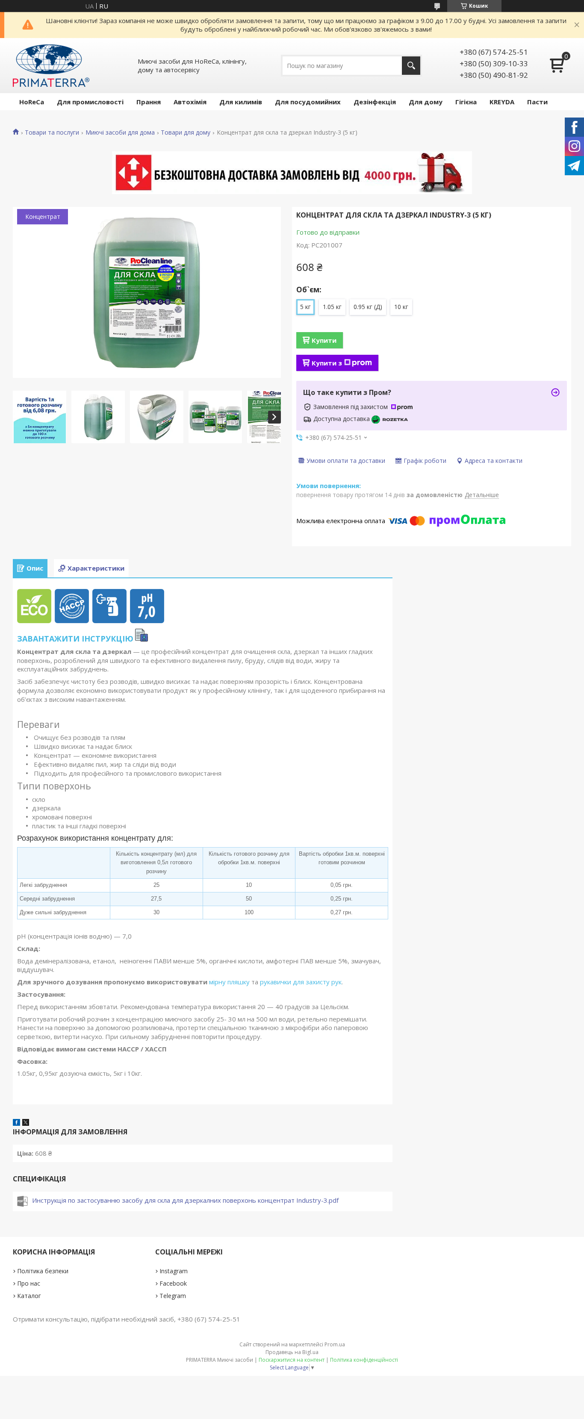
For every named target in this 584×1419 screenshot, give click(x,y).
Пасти (537, 101)
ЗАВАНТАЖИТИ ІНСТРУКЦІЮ (75, 638)
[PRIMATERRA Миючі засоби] (51, 65)
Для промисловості (90, 101)
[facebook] (16, 1123)
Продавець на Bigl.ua (292, 1352)
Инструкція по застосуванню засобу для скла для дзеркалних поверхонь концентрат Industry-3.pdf (185, 1200)
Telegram (172, 1296)
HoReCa (31, 101)
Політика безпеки (42, 1271)
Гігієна (466, 101)
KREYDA (502, 101)
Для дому (425, 101)
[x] (25, 1123)
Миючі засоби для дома (120, 132)
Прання (148, 101)
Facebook (173, 1283)
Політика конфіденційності (364, 1359)
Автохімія (190, 101)
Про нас (28, 1283)
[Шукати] (411, 65)
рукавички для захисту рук (301, 981)
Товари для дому (185, 132)
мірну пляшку (229, 981)
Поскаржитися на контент (291, 1359)
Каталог (29, 1296)
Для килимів (240, 101)
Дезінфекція (375, 101)
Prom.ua (334, 1344)
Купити (324, 340)
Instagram (173, 1271)
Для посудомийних (308, 101)
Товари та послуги (52, 132)
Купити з (327, 363)
